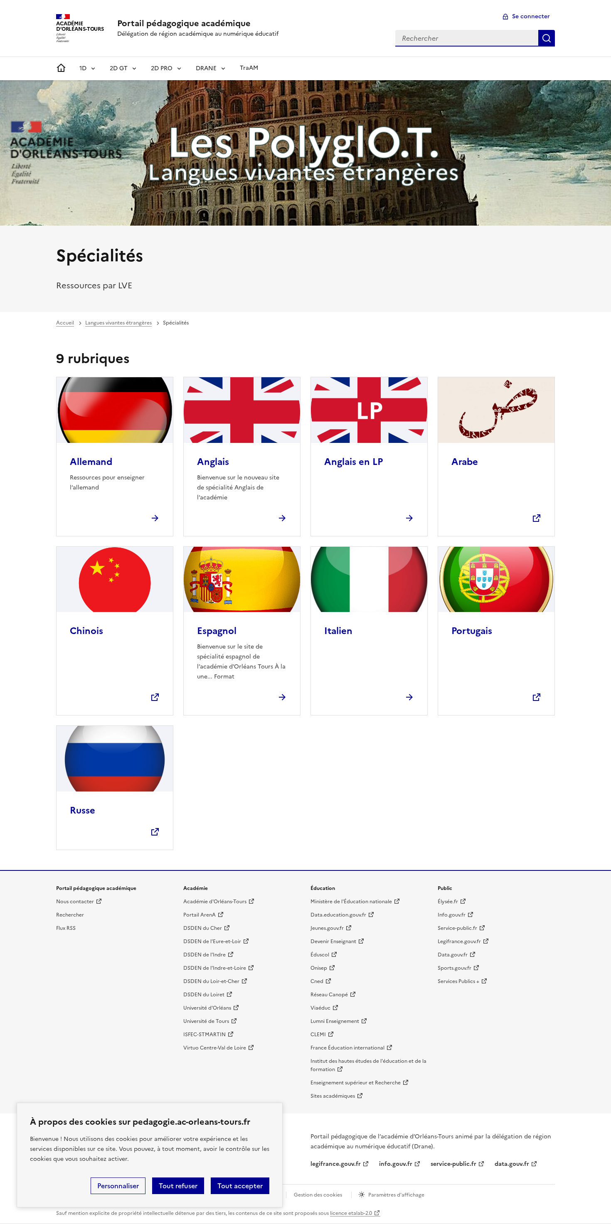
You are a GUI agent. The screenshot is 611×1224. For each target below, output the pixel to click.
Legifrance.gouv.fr (459, 941)
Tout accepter (240, 1186)
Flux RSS (66, 928)
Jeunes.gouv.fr (327, 928)
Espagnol (217, 631)
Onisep (318, 968)
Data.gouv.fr (453, 955)
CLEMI (318, 1034)
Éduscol (319, 955)
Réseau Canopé (329, 994)
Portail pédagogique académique (184, 23)
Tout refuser (178, 1186)
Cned (316, 981)
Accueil (65, 323)
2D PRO (161, 68)
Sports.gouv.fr (454, 968)
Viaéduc (320, 1008)
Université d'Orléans (207, 1008)
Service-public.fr (457, 928)
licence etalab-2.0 (351, 1213)
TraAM (249, 68)
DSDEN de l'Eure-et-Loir (212, 941)
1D (82, 68)
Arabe (464, 462)
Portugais (471, 631)
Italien (338, 631)
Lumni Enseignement (334, 1021)
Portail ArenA (199, 915)
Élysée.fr (448, 901)
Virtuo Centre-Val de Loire (214, 1048)
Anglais (213, 462)
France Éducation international (347, 1048)
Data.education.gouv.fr (338, 915)
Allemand (91, 462)
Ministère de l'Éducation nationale (351, 901)
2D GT (119, 68)
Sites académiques (332, 1096)
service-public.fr (453, 1164)
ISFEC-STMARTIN (204, 1034)
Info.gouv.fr (452, 915)
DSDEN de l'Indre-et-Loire (214, 968)
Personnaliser (118, 1186)
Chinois (86, 631)
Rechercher (546, 38)
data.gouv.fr (512, 1164)
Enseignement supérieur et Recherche (355, 1082)
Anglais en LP (353, 462)
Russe (82, 810)
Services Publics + (458, 981)
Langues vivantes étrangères (118, 323)
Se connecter (531, 16)
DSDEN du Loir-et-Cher (211, 981)
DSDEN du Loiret (203, 994)
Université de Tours (206, 1021)
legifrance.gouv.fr (335, 1164)
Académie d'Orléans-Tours (214, 901)
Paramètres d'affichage (396, 1195)
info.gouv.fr (395, 1164)
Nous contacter (75, 901)
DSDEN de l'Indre (204, 955)
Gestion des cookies (318, 1195)
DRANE (206, 68)
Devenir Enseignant (333, 941)
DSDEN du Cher (202, 928)
